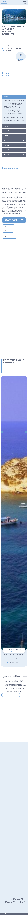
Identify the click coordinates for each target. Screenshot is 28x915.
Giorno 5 (6, 140)
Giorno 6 (6, 145)
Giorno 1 (6, 97)
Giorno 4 (6, 135)
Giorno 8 (6, 154)
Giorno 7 (6, 150)
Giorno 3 (6, 131)
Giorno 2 (6, 126)
